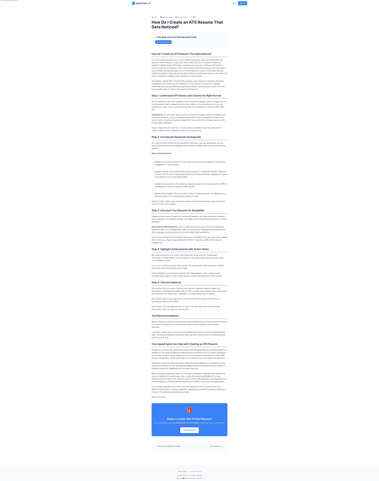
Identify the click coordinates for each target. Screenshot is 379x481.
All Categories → (216, 446)
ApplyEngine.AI (143, 3)
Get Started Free (189, 430)
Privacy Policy (182, 471)
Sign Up (243, 3)
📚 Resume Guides (166, 17)
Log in (234, 3)
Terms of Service (195, 471)
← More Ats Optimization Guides (168, 446)
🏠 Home (154, 17)
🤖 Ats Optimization (181, 17)
